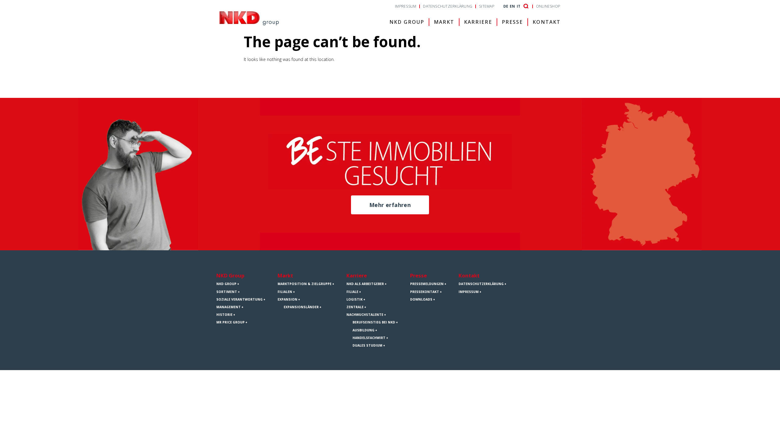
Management (228, 307)
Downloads (421, 299)
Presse (512, 22)
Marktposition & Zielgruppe (305, 284)
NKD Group (406, 22)
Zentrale (354, 307)
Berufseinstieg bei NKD (374, 322)
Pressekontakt (424, 292)
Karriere (478, 22)
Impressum (405, 6)
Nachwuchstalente (364, 314)
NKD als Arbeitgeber (365, 284)
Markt (444, 22)
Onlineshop (548, 6)
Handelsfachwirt (369, 338)
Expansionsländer (301, 307)
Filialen (285, 292)
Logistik (354, 299)
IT (518, 6)
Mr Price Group (230, 322)
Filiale (352, 292)
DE (505, 6)
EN (512, 6)
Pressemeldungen (427, 284)
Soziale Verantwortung (239, 299)
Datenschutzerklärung (447, 6)
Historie (224, 314)
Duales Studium (367, 345)
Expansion (287, 299)
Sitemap (486, 6)
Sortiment (226, 292)
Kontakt (547, 22)
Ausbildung (363, 330)
